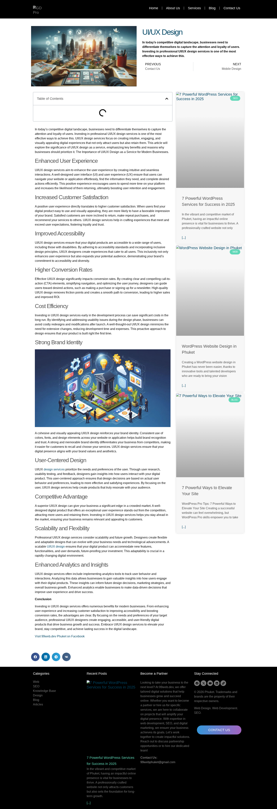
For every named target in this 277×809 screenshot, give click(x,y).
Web (36, 681)
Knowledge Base (44, 690)
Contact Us (231, 8)
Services (194, 8)
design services (54, 469)
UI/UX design (56, 546)
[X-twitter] (203, 683)
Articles (38, 704)
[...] (184, 237)
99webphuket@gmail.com (157, 762)
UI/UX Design (162, 32)
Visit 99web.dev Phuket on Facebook (60, 636)
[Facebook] (197, 683)
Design (38, 695)
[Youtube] (210, 683)
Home (153, 8)
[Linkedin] (217, 683)
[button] (166, 98)
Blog (212, 8)
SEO (36, 686)
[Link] (223, 683)
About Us (173, 8)
